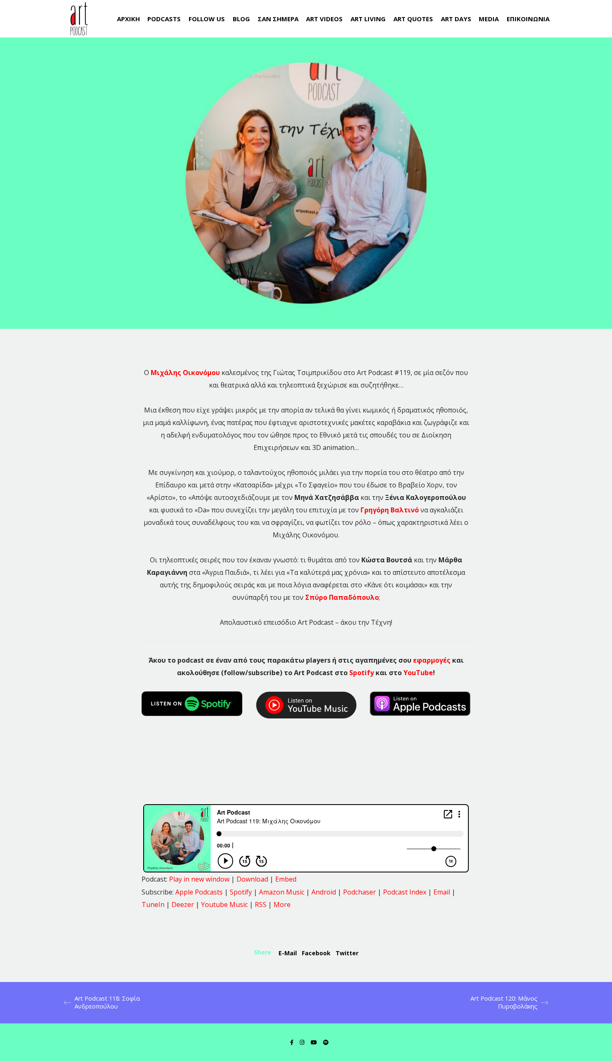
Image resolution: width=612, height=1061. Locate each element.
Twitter (347, 953)
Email (441, 892)
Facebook (316, 953)
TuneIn (153, 904)
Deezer (183, 904)
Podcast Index (404, 892)
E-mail (288, 953)
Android (323, 892)
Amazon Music (281, 892)
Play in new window (199, 879)
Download (252, 879)
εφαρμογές (431, 660)
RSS (260, 904)
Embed (285, 879)
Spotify (361, 672)
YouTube (418, 672)
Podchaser (359, 892)
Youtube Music (224, 904)
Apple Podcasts (199, 892)
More (282, 904)
